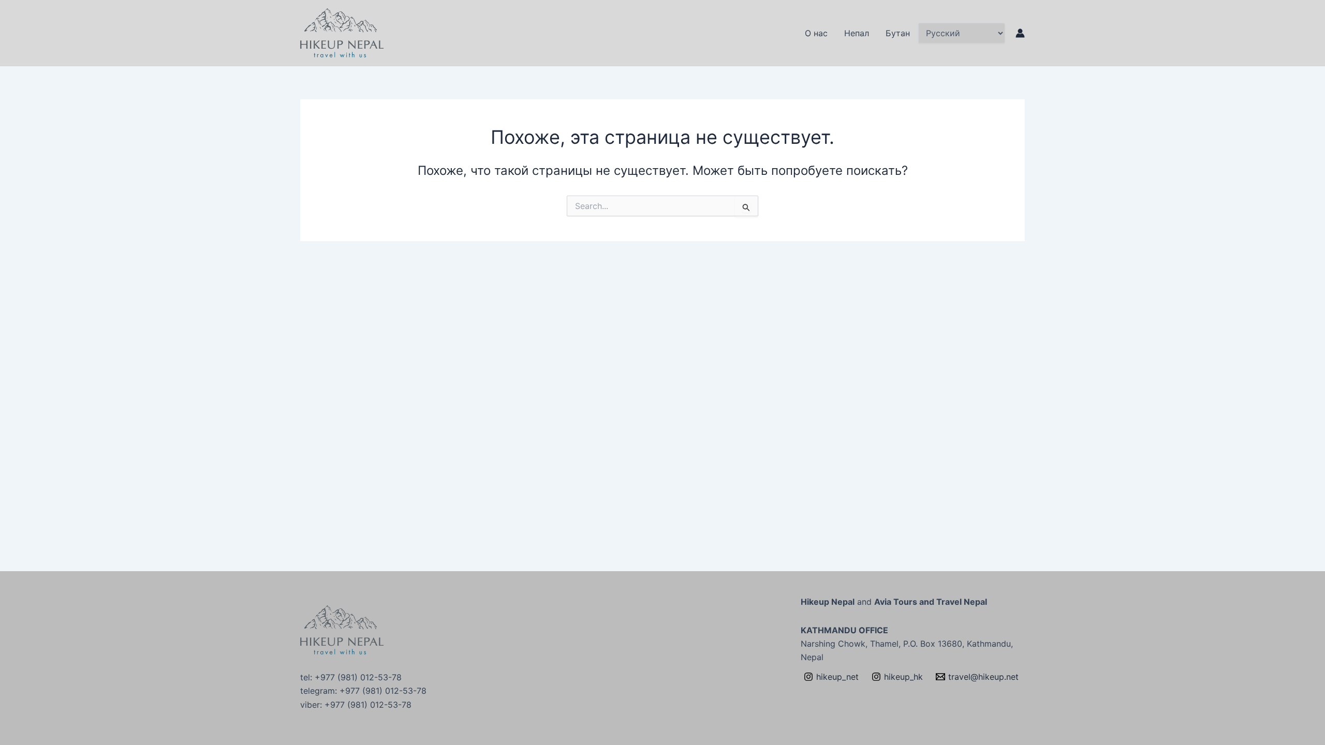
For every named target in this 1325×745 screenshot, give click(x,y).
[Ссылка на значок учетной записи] (1020, 33)
